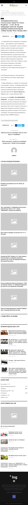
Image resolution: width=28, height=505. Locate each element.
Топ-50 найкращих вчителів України (9, 120)
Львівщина (3, 388)
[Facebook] (14, 496)
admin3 (3, 32)
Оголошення (3, 393)
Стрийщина (3, 395)
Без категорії (3, 384)
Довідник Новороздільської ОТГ (8, 386)
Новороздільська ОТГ (6, 390)
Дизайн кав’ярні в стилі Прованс (17, 439)
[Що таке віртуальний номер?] (14, 416)
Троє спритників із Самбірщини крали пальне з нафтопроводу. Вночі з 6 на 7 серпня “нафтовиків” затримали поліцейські (13, 209)
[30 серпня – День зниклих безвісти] (4, 362)
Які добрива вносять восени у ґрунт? (17, 455)
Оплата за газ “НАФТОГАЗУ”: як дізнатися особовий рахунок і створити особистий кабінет (18, 465)
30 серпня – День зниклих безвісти (17, 360)
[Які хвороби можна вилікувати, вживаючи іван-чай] (4, 449)
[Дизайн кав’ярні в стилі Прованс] (4, 441)
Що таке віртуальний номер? (8, 426)
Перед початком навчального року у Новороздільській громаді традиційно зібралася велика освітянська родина (18, 332)
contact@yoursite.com (16, 492)
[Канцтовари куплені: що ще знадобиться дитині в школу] (4, 433)
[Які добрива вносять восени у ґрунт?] (4, 457)
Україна (2, 18)
